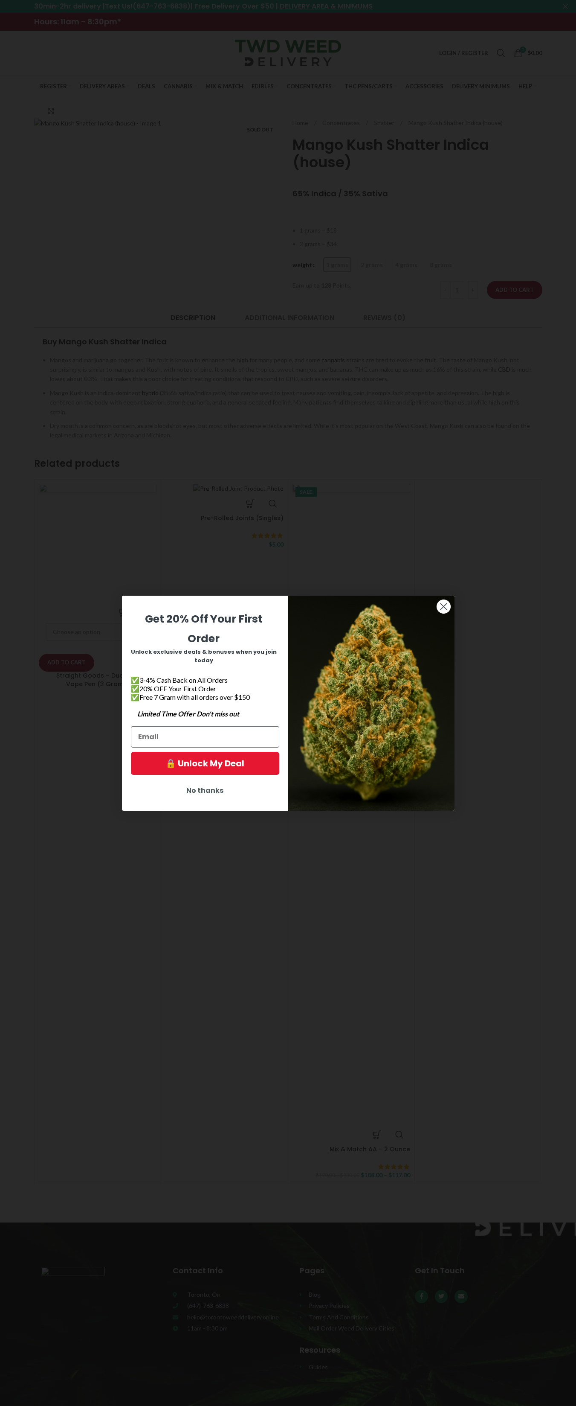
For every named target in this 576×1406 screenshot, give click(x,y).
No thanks (204, 790)
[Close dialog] (443, 606)
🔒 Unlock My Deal (204, 763)
